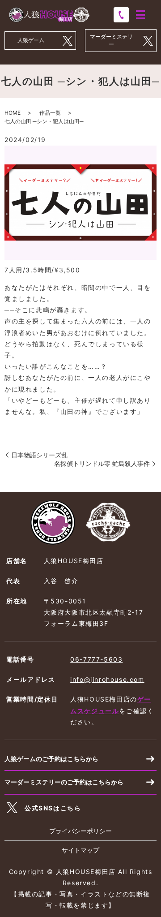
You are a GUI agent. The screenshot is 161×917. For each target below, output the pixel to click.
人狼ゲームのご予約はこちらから (51, 758)
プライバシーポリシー (80, 831)
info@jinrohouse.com (107, 679)
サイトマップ (80, 850)
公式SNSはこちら (53, 808)
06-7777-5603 (96, 659)
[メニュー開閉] (140, 14)
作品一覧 (50, 112)
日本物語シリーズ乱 (39, 455)
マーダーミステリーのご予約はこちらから (63, 782)
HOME (12, 112)
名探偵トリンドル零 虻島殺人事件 (102, 463)
